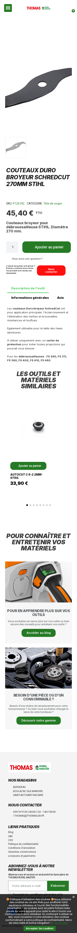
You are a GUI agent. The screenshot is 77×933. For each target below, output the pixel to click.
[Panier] (72, 8)
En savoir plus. (59, 922)
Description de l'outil (28, 288)
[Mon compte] (65, 8)
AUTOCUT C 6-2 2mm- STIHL (26, 476)
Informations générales (30, 298)
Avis (60, 298)
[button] (58, 8)
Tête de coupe (52, 203)
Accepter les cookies (39, 928)
